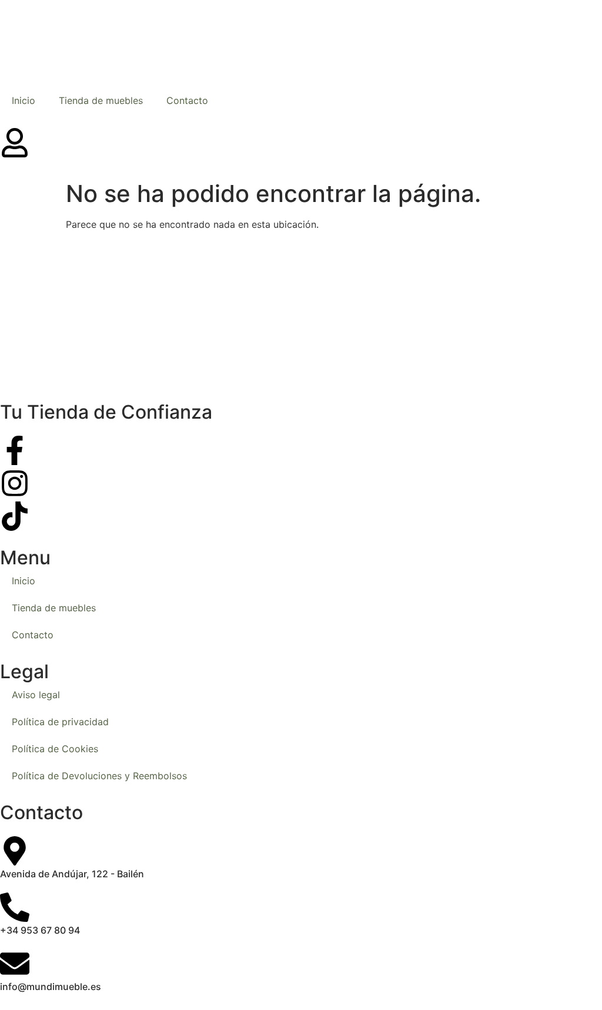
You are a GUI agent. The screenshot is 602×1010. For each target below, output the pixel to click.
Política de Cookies (55, 749)
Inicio (23, 100)
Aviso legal (36, 695)
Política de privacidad (60, 722)
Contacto (187, 100)
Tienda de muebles (101, 100)
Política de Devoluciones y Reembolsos (99, 776)
